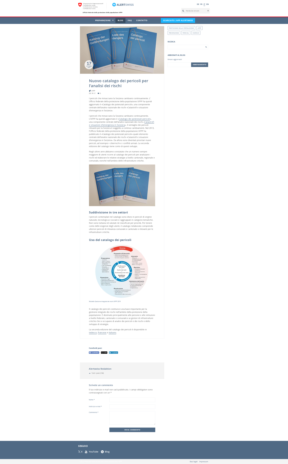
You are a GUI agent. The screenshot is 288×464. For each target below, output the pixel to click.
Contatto (143, 21)
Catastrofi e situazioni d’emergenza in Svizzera (121, 123)
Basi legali (194, 461)
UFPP (93, 91)
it (95, 93)
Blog (121, 21)
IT (204, 4)
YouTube (93, 451)
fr (92, 93)
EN (207, 4)
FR (201, 4)
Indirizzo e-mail (95, 406)
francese (102, 332)
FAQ (131, 21)
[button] (208, 11)
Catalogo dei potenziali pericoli (134, 118)
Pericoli (186, 33)
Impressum (203, 461)
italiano (112, 332)
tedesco (93, 332)
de (90, 93)
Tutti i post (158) (97, 373)
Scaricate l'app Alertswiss (179, 21)
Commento (93, 412)
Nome (92, 400)
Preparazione (105, 21)
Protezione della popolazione (181, 28)
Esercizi (196, 33)
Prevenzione (174, 33)
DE (198, 4)
